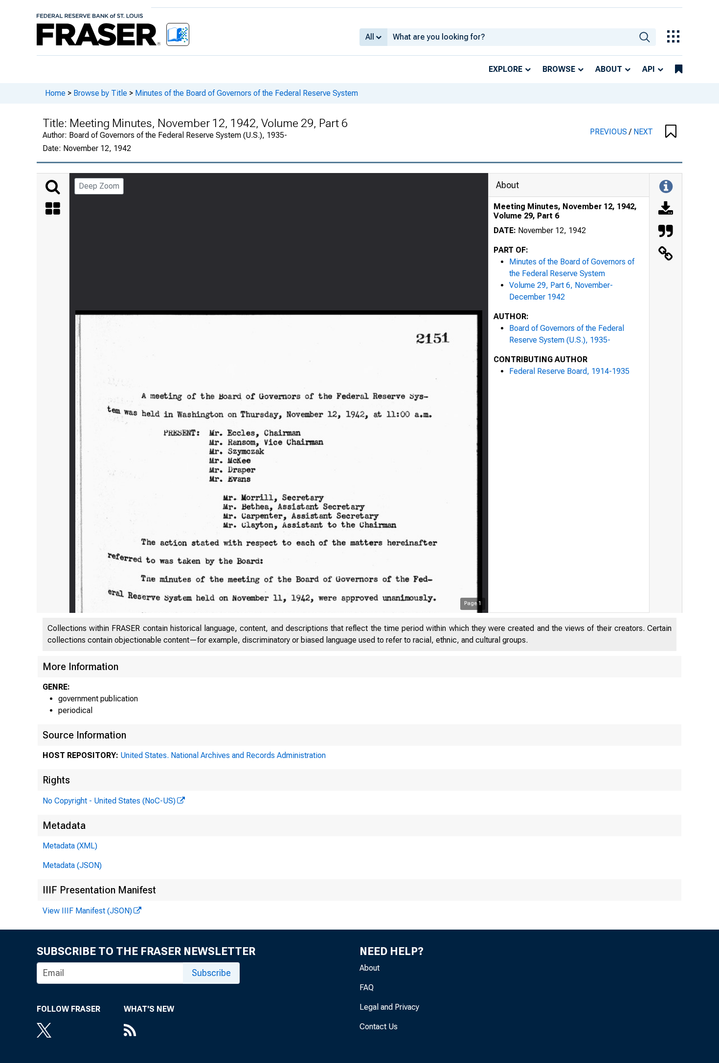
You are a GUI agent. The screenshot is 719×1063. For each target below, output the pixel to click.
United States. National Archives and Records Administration (223, 755)
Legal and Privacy (389, 1007)
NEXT (643, 131)
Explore (505, 69)
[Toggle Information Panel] (665, 187)
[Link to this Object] (665, 254)
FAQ (367, 987)
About (608, 69)
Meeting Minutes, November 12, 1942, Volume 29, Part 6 (565, 211)
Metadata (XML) (70, 845)
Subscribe (211, 973)
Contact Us (379, 1026)
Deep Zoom (99, 186)
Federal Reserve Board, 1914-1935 (569, 371)
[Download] (665, 209)
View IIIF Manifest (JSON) (87, 910)
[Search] (53, 187)
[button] (670, 132)
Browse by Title (100, 93)
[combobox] (510, 37)
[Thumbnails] (53, 209)
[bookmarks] (678, 69)
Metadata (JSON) (72, 865)
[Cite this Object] (665, 232)
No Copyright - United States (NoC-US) (109, 800)
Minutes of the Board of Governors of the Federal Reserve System (246, 93)
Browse (558, 69)
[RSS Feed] (149, 1031)
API (648, 69)
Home (55, 93)
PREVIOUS (609, 131)
